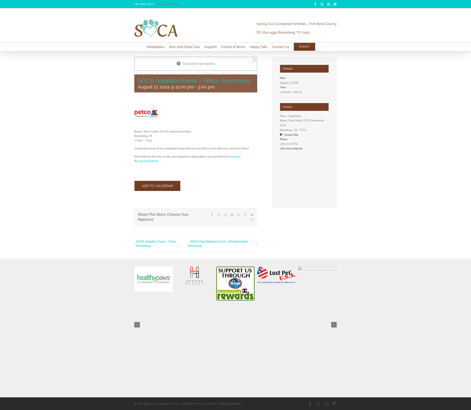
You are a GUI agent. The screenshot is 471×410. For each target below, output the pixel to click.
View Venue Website (291, 148)
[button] (137, 324)
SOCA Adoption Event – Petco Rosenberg (156, 243)
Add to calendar (157, 186)
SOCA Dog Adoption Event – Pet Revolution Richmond (218, 243)
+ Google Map (290, 134)
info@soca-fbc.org (168, 4)
